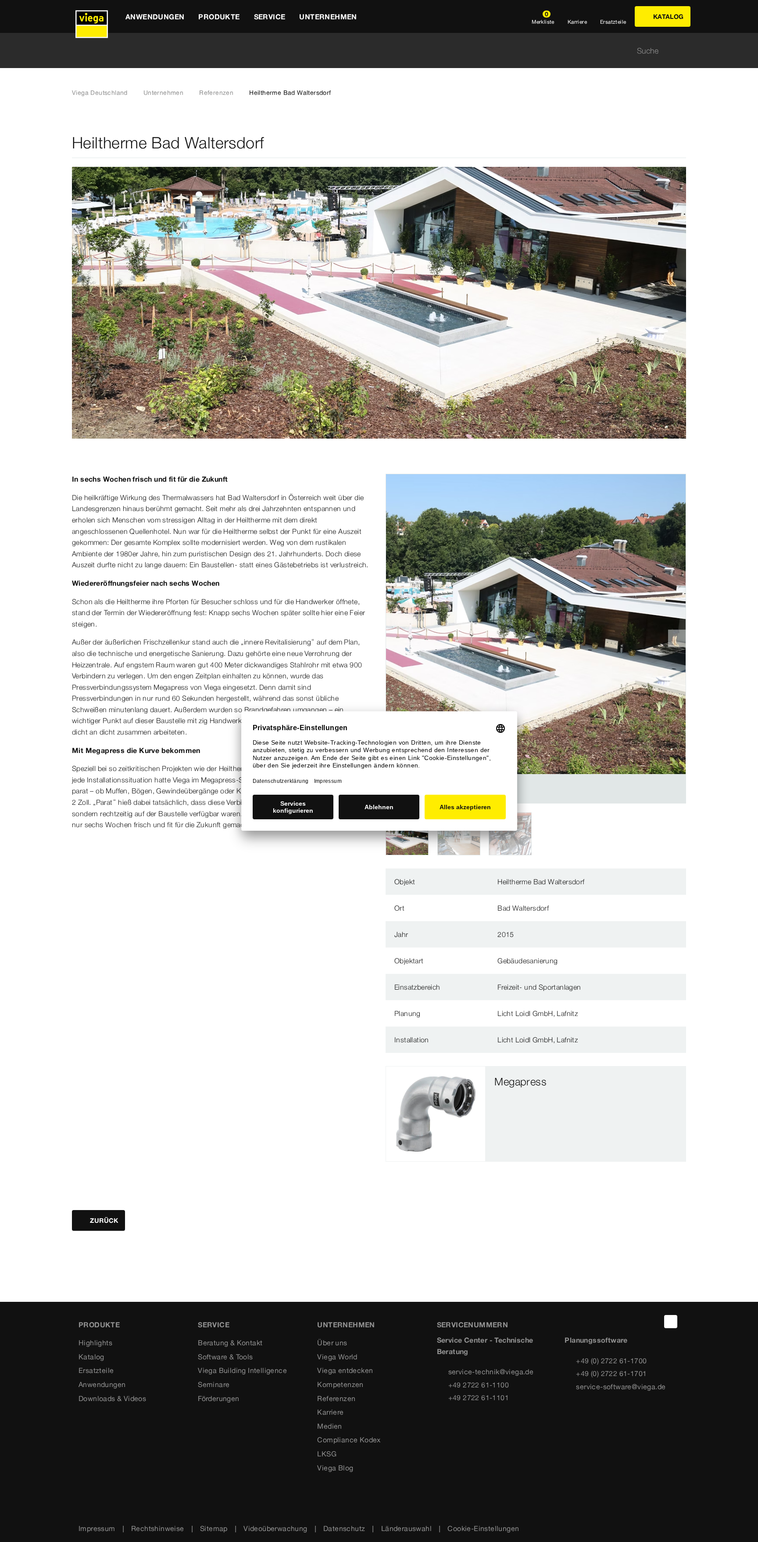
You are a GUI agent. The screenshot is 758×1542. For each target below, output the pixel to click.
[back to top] (670, 1321)
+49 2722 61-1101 (478, 1397)
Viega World (337, 1356)
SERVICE (213, 1324)
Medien (329, 1426)
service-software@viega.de (620, 1386)
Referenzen (216, 93)
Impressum (97, 1528)
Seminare (213, 1384)
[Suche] (681, 50)
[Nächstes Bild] (677, 638)
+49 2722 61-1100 (478, 1384)
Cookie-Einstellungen (483, 1528)
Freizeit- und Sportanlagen (539, 987)
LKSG (326, 1453)
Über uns (332, 1342)
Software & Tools (225, 1356)
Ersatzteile (96, 1370)
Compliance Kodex (348, 1439)
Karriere (330, 1412)
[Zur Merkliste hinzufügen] (681, 143)
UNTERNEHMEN (346, 1324)
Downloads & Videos (112, 1398)
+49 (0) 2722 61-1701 (611, 1373)
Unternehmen (163, 93)
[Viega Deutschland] (91, 16)
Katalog (91, 1356)
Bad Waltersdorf (523, 908)
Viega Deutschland (100, 93)
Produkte (99, 1324)
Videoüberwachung (275, 1528)
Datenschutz (344, 1528)
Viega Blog (335, 1467)
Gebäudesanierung (527, 960)
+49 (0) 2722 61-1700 (611, 1360)
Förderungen (218, 1398)
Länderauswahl (406, 1528)
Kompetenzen (340, 1384)
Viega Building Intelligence (242, 1370)
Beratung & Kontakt (230, 1342)
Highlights (95, 1342)
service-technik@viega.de (491, 1371)
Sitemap (214, 1528)
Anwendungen (102, 1384)
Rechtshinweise (157, 1528)
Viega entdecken (345, 1370)
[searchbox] (371, 50)
